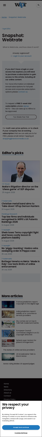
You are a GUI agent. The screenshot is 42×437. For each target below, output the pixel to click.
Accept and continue (21, 427)
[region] (21, 419)
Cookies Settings (21, 433)
